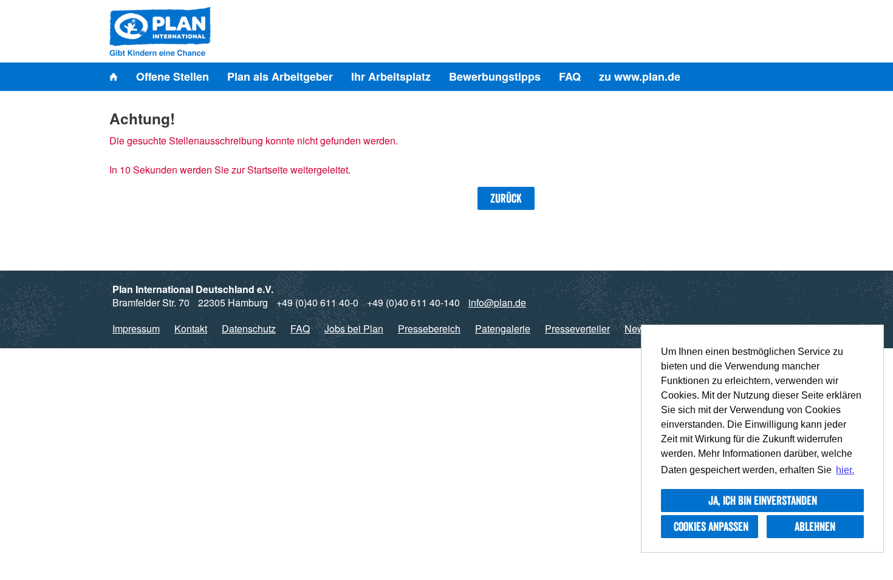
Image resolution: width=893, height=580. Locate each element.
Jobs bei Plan (353, 329)
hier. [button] (845, 470)
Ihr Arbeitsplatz (391, 76)
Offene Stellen (172, 76)
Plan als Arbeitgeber (280, 76)
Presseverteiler (577, 329)
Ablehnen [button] (815, 526)
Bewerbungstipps (495, 76)
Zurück (506, 198)
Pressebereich (429, 329)
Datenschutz (249, 329)
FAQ (570, 76)
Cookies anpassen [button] (711, 526)
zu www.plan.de (639, 76)
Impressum (136, 329)
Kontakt (190, 329)
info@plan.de (497, 302)
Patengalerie (502, 329)
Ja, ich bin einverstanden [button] (762, 500)
